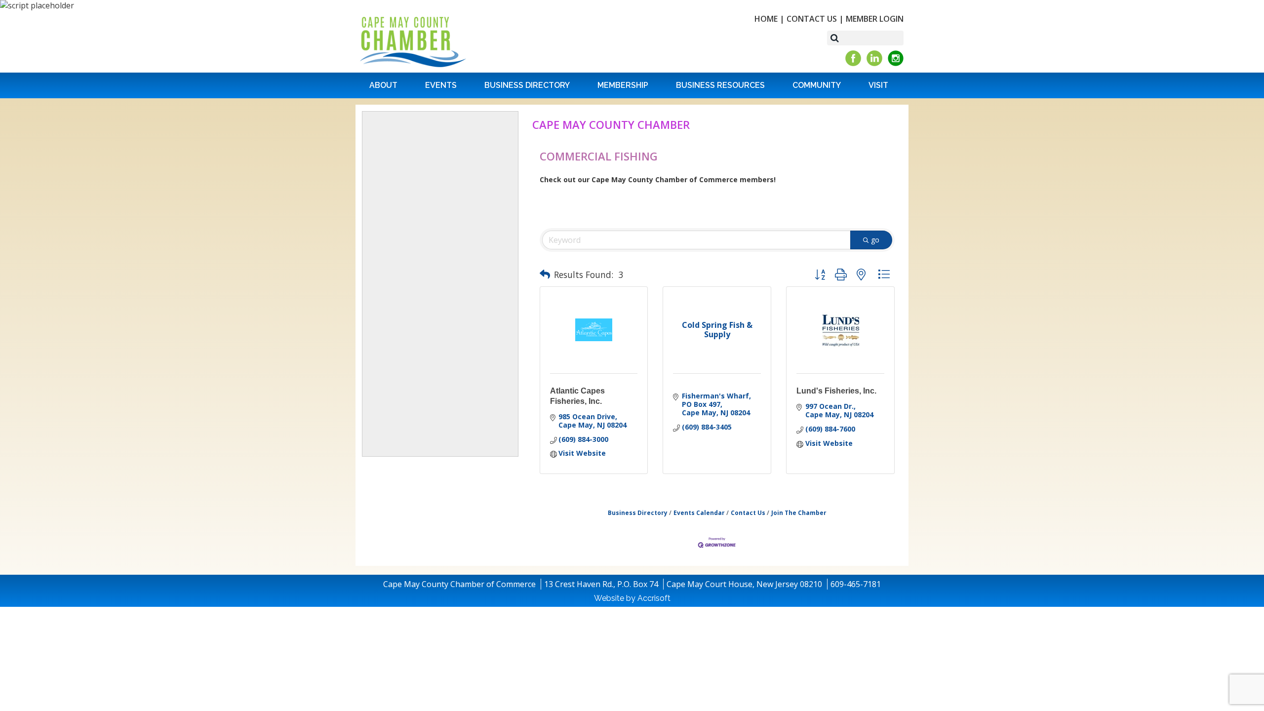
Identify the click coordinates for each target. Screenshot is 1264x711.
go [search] (875, 239)
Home (766, 18)
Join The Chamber (799, 512)
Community (816, 85)
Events (441, 85)
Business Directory (527, 85)
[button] (545, 274)
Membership (622, 85)
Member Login (875, 18)
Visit (878, 85)
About (383, 85)
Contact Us (812, 18)
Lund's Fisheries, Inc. (836, 391)
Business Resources (720, 85)
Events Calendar (699, 512)
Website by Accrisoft (632, 598)
